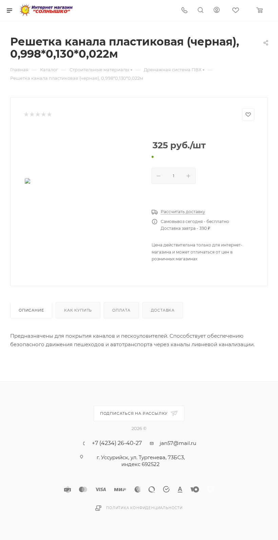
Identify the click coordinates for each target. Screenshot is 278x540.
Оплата (121, 310)
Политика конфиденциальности (144, 508)
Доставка (163, 310)
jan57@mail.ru (178, 443)
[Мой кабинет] (217, 10)
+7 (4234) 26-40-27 (117, 443)
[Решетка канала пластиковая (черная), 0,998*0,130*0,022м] (82, 186)
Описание (31, 310)
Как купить (78, 310)
